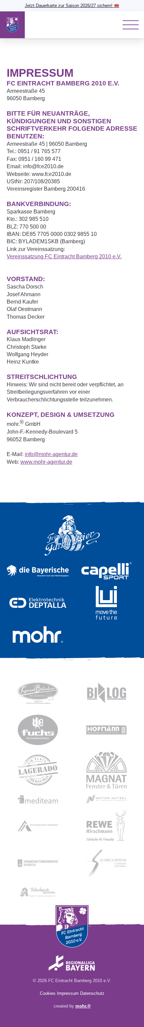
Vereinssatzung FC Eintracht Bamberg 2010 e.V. (64, 256)
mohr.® (83, 1006)
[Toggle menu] (130, 24)
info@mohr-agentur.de (51, 454)
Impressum (68, 993)
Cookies (48, 993)
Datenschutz (92, 993)
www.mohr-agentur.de (46, 462)
